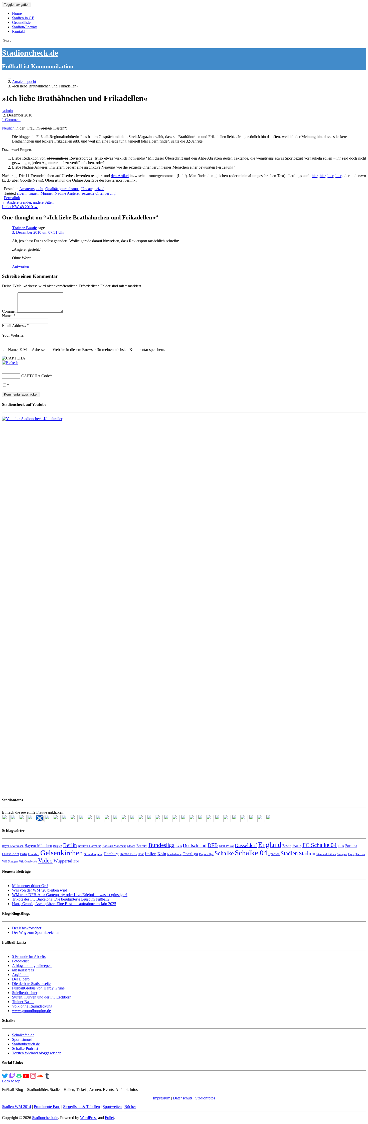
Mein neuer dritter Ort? (30, 886)
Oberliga (190, 853)
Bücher (130, 1106)
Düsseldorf (246, 845)
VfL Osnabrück (28, 861)
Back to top (11, 1081)
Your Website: (13, 335)
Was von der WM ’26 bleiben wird (39, 890)
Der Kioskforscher (26, 928)
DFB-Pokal (226, 846)
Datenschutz (183, 1098)
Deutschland (195, 845)
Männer (47, 193)
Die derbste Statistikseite (31, 983)
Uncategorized (92, 189)
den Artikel (120, 176)
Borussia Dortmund (89, 846)
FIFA (341, 846)
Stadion (307, 853)
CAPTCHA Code (35, 376)
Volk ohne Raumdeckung (32, 1006)
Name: (9, 316)
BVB (178, 846)
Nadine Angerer (67, 193)
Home (17, 13)
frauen (34, 193)
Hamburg (111, 854)
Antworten (20, 266)
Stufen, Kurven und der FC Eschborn (41, 997)
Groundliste (21, 22)
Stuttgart (342, 854)
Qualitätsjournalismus (62, 189)
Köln (161, 853)
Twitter (360, 854)
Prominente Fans (47, 1106)
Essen (286, 846)
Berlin (70, 845)
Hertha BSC (128, 854)
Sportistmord (22, 1039)
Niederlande (174, 854)
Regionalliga (206, 854)
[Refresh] (10, 362)
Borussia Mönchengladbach (118, 846)
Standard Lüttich (326, 854)
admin (7, 110)
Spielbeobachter (24, 992)
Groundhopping (93, 854)
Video (45, 860)
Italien (150, 853)
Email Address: (15, 325)
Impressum (161, 1098)
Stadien (289, 853)
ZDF (76, 861)
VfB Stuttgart (10, 861)
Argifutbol (20, 974)
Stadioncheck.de (30, 52)
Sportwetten (112, 1106)
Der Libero (21, 979)
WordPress (88, 1117)
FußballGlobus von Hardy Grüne (38, 988)
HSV (141, 854)
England (269, 844)
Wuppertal (63, 860)
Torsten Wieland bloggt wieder (36, 1053)
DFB (213, 845)
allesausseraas (23, 970)
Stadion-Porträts (24, 27)
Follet (109, 1117)
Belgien (57, 846)
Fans (296, 845)
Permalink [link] (12, 198)
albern (22, 193)
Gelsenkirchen (61, 853)
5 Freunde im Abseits (29, 956)
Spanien (274, 854)
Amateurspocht (24, 81)
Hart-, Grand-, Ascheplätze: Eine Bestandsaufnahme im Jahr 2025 (64, 904)
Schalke (224, 853)
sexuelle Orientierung (98, 193)
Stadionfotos (205, 1098)
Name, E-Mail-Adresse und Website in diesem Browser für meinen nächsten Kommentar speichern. (86, 349)
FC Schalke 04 (319, 845)
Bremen (141, 846)
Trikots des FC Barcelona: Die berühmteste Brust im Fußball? (60, 899)
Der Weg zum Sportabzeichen (35, 932)
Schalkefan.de (23, 1035)
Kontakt (18, 31)
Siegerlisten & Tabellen (81, 1106)
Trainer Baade (24, 228)
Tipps (351, 854)
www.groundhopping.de (31, 1011)
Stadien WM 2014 (16, 1106)
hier (314, 176)
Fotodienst (20, 961)
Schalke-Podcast (25, 1048)
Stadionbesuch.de (26, 1044)
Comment (10, 311)
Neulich (8, 128)
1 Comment (11, 119)
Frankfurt (33, 854)
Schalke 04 (251, 853)
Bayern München (38, 845)
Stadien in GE (23, 18)
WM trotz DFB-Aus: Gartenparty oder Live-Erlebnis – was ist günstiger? (69, 895)
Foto (23, 854)
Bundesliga (161, 845)
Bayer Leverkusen (13, 846)
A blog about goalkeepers (32, 965)
